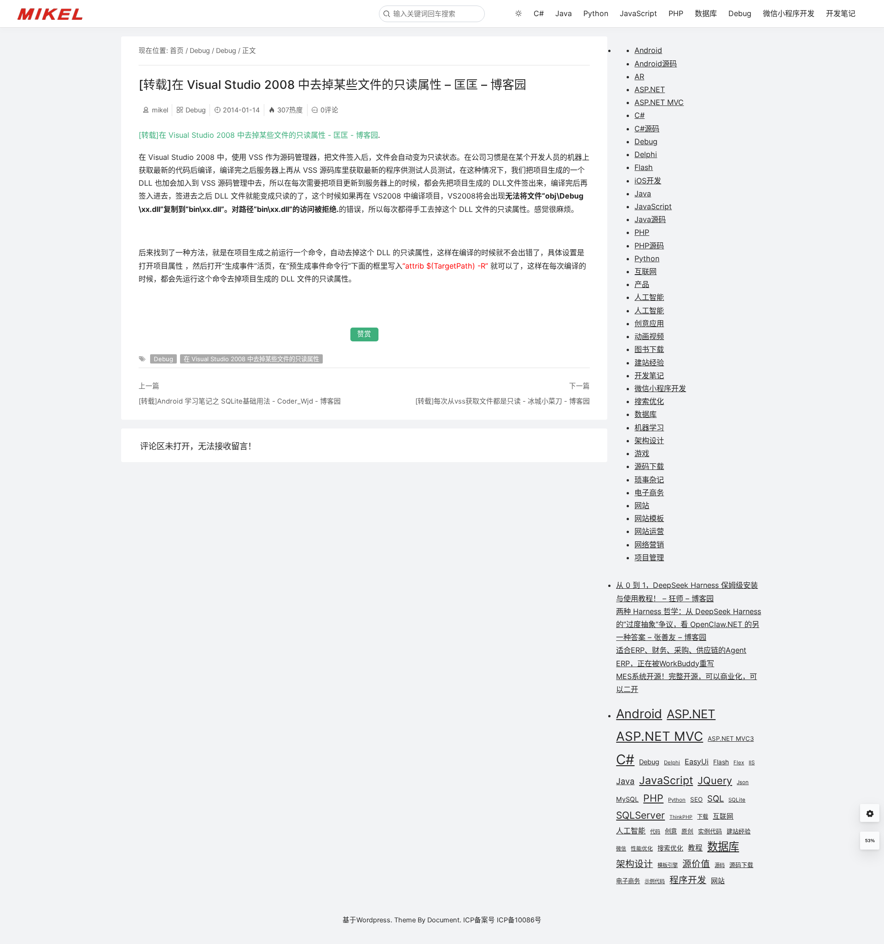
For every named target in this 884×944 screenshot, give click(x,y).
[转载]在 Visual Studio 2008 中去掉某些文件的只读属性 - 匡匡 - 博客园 (258, 135)
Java (563, 13)
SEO (696, 799)
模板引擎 (667, 865)
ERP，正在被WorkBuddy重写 (665, 663)
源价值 (696, 863)
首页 (177, 51)
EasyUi (697, 761)
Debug (739, 13)
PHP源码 (649, 245)
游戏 (641, 453)
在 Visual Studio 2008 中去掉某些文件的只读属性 (251, 359)
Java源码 (650, 219)
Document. (444, 920)
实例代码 (710, 831)
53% (870, 840)
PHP (676, 13)
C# (539, 13)
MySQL (627, 799)
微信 (621, 849)
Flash (643, 167)
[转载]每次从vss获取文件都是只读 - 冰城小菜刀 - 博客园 (502, 401)
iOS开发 (647, 180)
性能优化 (642, 848)
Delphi (645, 154)
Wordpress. (374, 920)
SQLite (736, 800)
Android (648, 50)
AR (639, 76)
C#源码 (646, 128)
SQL (715, 798)
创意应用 (649, 323)
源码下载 (649, 466)
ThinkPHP (680, 817)
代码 (655, 832)
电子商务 (649, 492)
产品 (641, 284)
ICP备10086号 (519, 920)
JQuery (715, 780)
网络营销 (649, 544)
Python (595, 13)
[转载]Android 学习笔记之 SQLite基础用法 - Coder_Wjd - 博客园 (240, 401)
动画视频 (649, 336)
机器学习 (649, 427)
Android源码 (655, 63)
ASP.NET (649, 89)
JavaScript (638, 13)
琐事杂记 (649, 479)
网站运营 (649, 531)
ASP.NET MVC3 (731, 738)
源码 (720, 865)
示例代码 (655, 881)
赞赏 (364, 334)
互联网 (645, 271)
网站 (641, 505)
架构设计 (649, 440)
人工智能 (649, 297)
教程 (695, 848)
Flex (738, 762)
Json (743, 782)
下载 (702, 816)
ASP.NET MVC (659, 102)
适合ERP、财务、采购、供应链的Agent (681, 650)
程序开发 (687, 879)
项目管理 (649, 557)
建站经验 (649, 362)
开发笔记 (840, 13)
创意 (671, 831)
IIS (752, 762)
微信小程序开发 (788, 13)
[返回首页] (54, 13)
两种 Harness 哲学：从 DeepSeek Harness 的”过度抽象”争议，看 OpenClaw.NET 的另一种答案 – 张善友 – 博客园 (688, 624)
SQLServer (640, 815)
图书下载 (649, 349)
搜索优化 (649, 401)
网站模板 (649, 518)
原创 (687, 831)
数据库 (706, 13)
